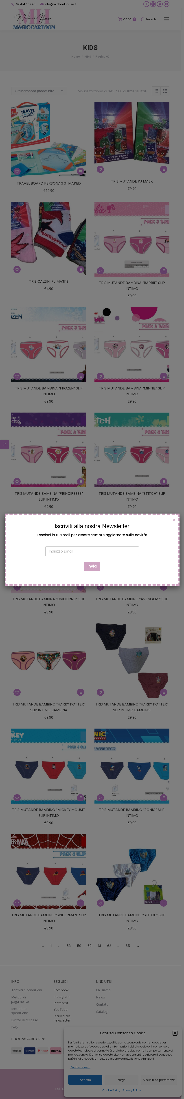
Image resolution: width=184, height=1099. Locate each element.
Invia (92, 566)
